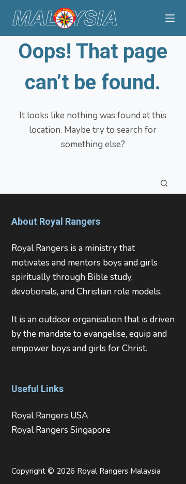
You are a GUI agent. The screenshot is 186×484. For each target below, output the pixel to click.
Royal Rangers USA (49, 415)
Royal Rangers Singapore (61, 430)
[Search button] (164, 183)
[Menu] (170, 18)
